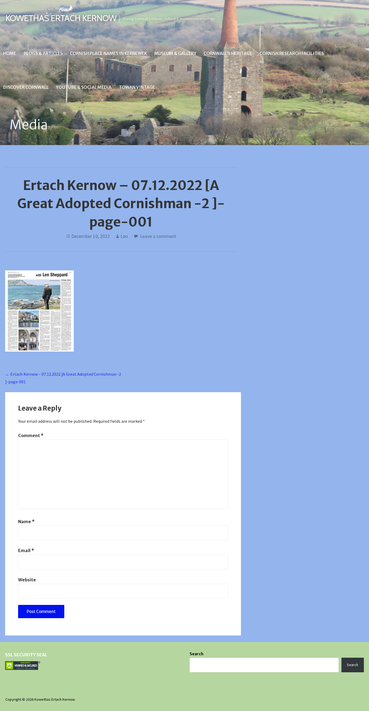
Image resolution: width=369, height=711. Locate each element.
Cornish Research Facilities (292, 53)
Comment (30, 435)
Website (27, 579)
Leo (124, 236)
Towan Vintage (137, 87)
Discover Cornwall (26, 87)
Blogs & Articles (43, 53)
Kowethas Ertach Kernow (60, 18)
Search (196, 653)
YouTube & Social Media (84, 87)
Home (9, 53)
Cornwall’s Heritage (228, 53)
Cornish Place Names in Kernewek (108, 53)
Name (26, 521)
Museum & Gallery (175, 53)
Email (26, 550)
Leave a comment (158, 236)
